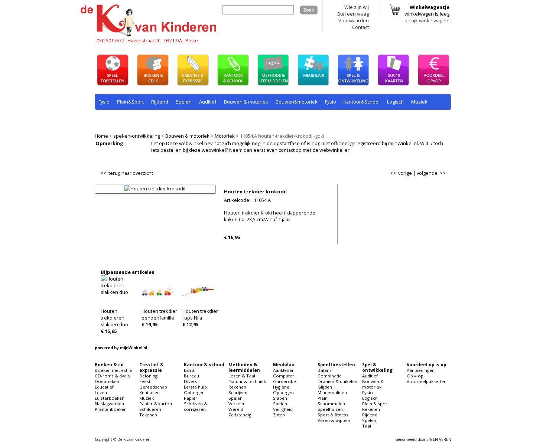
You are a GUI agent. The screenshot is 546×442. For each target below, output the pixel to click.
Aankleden (284, 370)
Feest (144, 381)
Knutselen (149, 392)
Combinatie (330, 376)
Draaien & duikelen (337, 381)
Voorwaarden (353, 20)
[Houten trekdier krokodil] (154, 188)
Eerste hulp (195, 387)
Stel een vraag (353, 13)
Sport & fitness (333, 415)
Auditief (208, 101)
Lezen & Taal (241, 376)
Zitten (279, 415)
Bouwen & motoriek (187, 135)
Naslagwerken (109, 403)
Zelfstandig (239, 415)
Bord (189, 370)
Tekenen (148, 415)
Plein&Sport (130, 101)
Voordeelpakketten (426, 381)
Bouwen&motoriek (297, 101)
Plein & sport (112, 119)
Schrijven (237, 392)
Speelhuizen (330, 409)
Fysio (104, 101)
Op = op (415, 376)
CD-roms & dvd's (112, 376)
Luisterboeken (109, 398)
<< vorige (401, 173)
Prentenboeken (111, 409)
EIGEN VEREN (438, 439)
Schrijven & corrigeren (195, 406)
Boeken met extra (113, 370)
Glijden (325, 387)
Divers (190, 381)
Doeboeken (107, 381)
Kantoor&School (362, 101)
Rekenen (144, 119)
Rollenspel (199, 119)
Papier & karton (155, 403)
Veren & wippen (334, 420)
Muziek (419, 101)
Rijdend (159, 101)
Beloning (148, 376)
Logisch (395, 101)
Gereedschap (153, 387)
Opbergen (194, 392)
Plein (323, 398)
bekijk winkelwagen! (426, 20)
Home (101, 135)
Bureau (191, 376)
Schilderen (150, 409)
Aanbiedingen (421, 370)
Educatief (104, 387)
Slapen (280, 398)
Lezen (101, 392)
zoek (312, 8)
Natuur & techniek (247, 381)
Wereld (235, 409)
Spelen (184, 101)
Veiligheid (283, 409)
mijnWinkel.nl (133, 347)
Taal (245, 119)
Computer (283, 376)
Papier (190, 398)
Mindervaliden (332, 392)
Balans (325, 370)
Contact (360, 27)
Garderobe (284, 381)
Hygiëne (281, 387)
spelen (265, 119)
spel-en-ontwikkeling (136, 135)
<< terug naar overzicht (126, 171)
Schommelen (331, 403)
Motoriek (225, 135)
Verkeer (236, 403)
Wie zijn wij (356, 7)
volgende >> (431, 173)
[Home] (150, 35)
